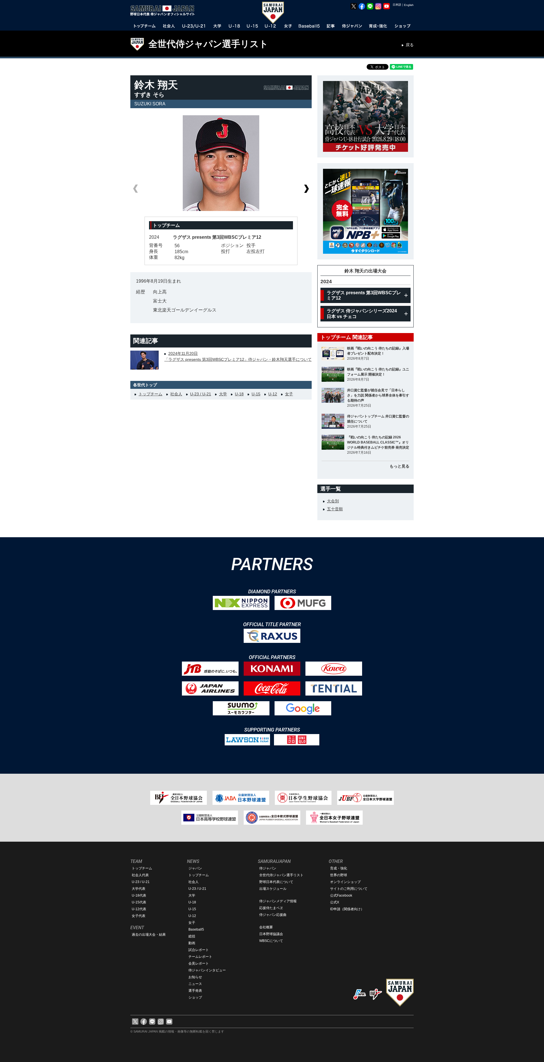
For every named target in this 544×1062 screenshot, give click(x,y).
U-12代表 (139, 909)
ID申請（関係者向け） (347, 909)
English (409, 5)
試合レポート (198, 950)
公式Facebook (341, 895)
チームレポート (200, 957)
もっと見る (399, 466)
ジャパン (195, 868)
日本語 (397, 4)
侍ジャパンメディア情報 (278, 901)
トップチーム (150, 394)
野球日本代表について (276, 882)
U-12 (272, 394)
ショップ (195, 997)
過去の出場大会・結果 (149, 935)
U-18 (239, 394)
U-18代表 (139, 895)
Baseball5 (196, 929)
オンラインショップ (345, 882)
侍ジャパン (267, 868)
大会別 (333, 501)
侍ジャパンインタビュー (207, 970)
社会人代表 (140, 875)
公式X (334, 902)
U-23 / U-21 (200, 394)
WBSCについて (271, 941)
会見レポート (198, 963)
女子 (289, 394)
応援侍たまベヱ (271, 908)
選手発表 (195, 991)
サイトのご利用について (348, 889)
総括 (191, 936)
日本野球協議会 (271, 934)
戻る (410, 44)
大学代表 (138, 889)
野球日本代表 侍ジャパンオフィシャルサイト (164, 10)
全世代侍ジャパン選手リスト (208, 44)
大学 (223, 394)
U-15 (256, 394)
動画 (191, 943)
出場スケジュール (272, 889)
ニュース (195, 984)
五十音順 (335, 509)
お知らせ (195, 977)
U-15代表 (139, 902)
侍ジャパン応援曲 (272, 915)
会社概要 (266, 927)
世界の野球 (338, 875)
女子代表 (138, 916)
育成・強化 (338, 868)
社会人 (176, 394)
